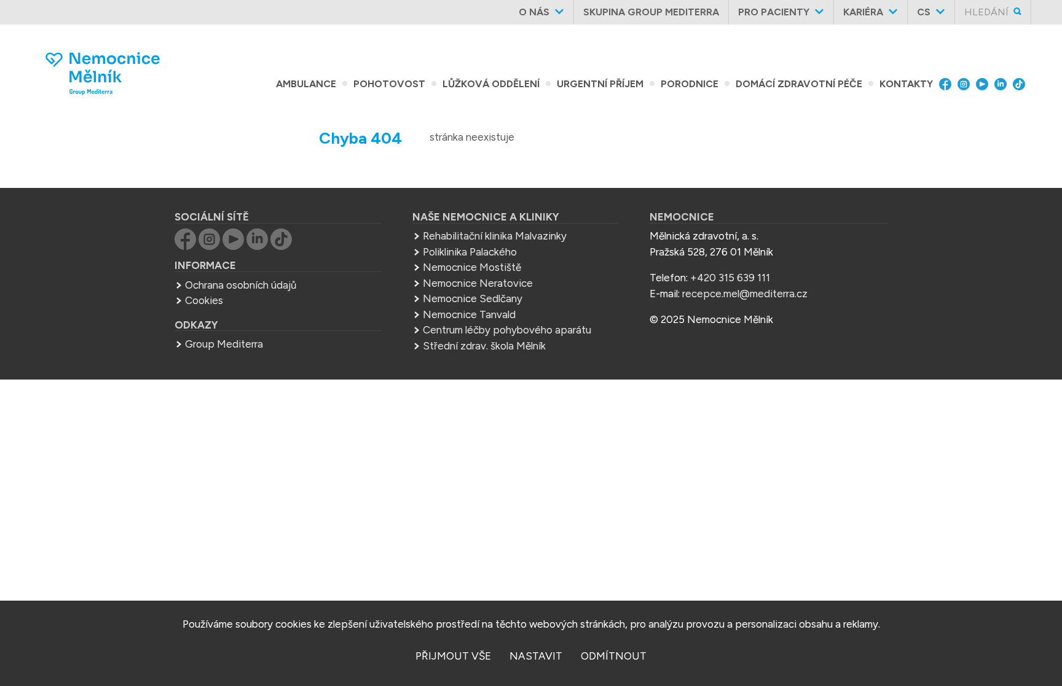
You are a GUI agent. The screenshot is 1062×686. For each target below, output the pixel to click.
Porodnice (689, 84)
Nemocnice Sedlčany (472, 298)
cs (923, 12)
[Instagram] (967, 84)
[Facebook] (948, 84)
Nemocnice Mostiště (472, 267)
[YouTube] (985, 84)
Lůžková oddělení (491, 84)
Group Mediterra (224, 344)
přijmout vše (453, 656)
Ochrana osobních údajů (240, 285)
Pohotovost (389, 84)
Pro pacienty (773, 12)
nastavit (535, 656)
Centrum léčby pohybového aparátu (507, 330)
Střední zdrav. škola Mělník (484, 346)
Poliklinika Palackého (470, 252)
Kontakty (906, 84)
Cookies (204, 300)
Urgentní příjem (600, 84)
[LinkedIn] (1003, 84)
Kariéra (863, 12)
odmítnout (614, 656)
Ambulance (306, 84)
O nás (534, 12)
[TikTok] (1022, 84)
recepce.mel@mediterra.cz (745, 293)
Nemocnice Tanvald (469, 314)
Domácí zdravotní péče (799, 84)
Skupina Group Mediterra (651, 12)
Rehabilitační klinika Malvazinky (495, 236)
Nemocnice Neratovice (478, 283)
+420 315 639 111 (730, 277)
